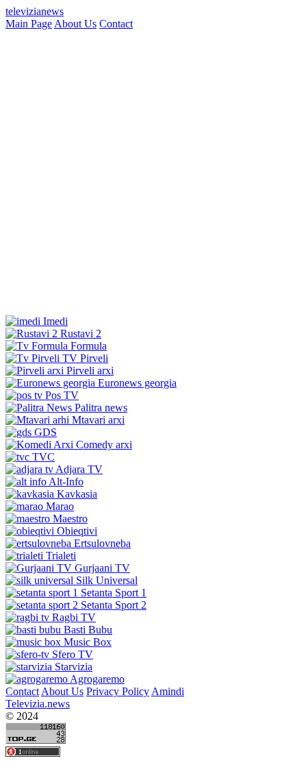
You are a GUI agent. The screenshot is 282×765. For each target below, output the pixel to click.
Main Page (28, 23)
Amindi (167, 691)
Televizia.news (37, 703)
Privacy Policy (117, 691)
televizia (34, 11)
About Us (75, 23)
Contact (116, 23)
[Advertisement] (141, 171)
